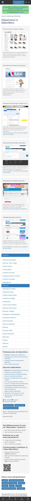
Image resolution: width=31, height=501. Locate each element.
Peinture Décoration (8, 320)
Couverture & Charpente (9, 279)
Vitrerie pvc (5, 343)
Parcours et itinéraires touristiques (13, 376)
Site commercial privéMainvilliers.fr (18, 2)
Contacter (15, 400)
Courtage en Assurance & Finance (11, 276)
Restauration (6, 337)
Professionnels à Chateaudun (16, 480)
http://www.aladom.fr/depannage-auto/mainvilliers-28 (15, 208)
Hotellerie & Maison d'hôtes (10, 295)
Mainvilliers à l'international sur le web (14, 393)
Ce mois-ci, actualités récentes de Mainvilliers (16, 383)
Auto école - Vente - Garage (10, 263)
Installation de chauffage (9, 298)
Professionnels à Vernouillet (9, 488)
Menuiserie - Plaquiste (8, 311)
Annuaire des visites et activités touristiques (16, 374)
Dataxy (16, 411)
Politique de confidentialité (15, 8)
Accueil (3, 499)
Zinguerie (5, 346)
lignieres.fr (5, 485)
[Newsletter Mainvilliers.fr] (26, 2)
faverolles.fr (21, 483)
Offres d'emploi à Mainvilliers (12, 364)
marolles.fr (18, 485)
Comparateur (9, 499)
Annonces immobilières (9, 324)
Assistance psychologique (9, 260)
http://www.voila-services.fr (9, 57)
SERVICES (6, 255)
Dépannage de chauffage (9, 288)
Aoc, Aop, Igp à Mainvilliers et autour (14, 381)
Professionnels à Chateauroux (9, 483)
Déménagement (7, 282)
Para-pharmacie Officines (9, 317)
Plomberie (5, 327)
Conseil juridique (7, 269)
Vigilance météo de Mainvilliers (13, 391)
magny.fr (12, 485)
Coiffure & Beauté (7, 266)
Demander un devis (8, 405)
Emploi (15, 499)
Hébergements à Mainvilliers (18, 355)
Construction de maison (9, 272)
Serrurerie (5, 340)
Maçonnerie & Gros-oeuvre (9, 308)
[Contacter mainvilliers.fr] (28, 2)
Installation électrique (8, 292)
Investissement (6, 301)
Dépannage (6, 285)
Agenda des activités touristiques (13, 372)
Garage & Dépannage (8, 333)
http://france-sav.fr (7, 94)
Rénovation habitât (7, 330)
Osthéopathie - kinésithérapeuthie (11, 314)
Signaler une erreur (19, 405)
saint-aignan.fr (21, 488)
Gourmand (22, 499)
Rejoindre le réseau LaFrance (11, 408)
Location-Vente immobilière (10, 304)
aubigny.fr (5, 480)
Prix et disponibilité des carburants (19, 370)
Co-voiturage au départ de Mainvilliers (14, 385)
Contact (28, 499)
